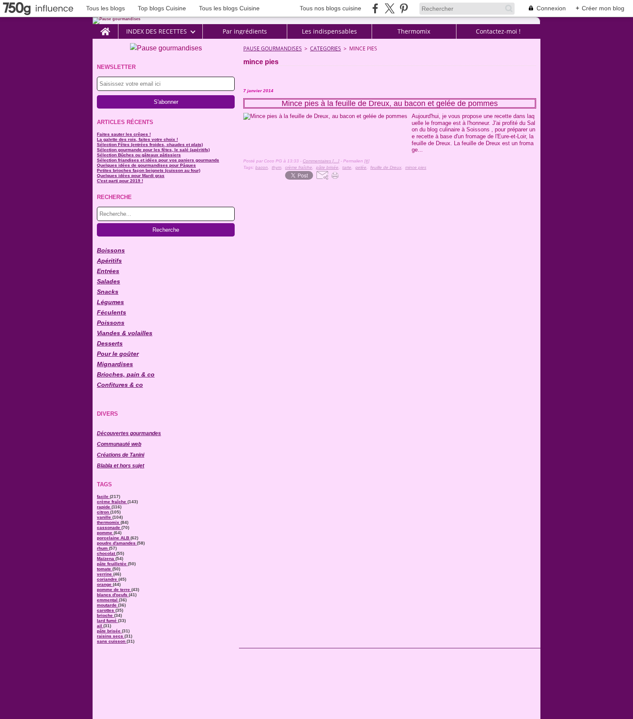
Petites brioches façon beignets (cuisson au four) (148, 170)
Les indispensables (329, 31)
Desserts (110, 343)
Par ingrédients (245, 31)
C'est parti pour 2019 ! (120, 180)
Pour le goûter (118, 353)
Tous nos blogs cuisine (330, 8)
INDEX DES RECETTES (156, 31)
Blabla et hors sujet (120, 466)
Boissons (111, 250)
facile (103, 496)
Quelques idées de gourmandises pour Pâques (146, 165)
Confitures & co (120, 384)
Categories (325, 48)
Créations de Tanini (120, 455)
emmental (108, 600)
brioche (105, 615)
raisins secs (110, 636)
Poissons (110, 322)
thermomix (109, 522)
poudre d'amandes (117, 543)
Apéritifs (109, 260)
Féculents (111, 312)
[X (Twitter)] (389, 8)
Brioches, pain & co (126, 374)
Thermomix (413, 31)
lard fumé (107, 620)
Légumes (110, 302)
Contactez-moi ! (498, 31)
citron (103, 512)
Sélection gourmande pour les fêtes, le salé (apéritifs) (153, 149)
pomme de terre (114, 589)
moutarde (107, 605)
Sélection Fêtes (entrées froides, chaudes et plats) (150, 144)
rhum (103, 548)
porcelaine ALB (113, 537)
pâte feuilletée (112, 563)
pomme (105, 532)
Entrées (108, 271)
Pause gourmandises (272, 48)
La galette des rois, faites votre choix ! (137, 139)
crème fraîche (112, 501)
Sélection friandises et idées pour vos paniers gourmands (158, 160)
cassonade (109, 527)
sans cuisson (112, 641)
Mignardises (115, 364)
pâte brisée (109, 631)
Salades (108, 281)
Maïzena (106, 558)
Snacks (107, 291)
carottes (106, 610)
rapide (104, 506)
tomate (104, 568)
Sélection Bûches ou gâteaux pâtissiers (139, 155)
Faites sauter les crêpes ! (124, 134)
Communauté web (119, 444)
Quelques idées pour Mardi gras (130, 175)
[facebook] (375, 8)
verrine (105, 574)
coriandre (107, 579)
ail (100, 625)
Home (105, 27)
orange (105, 584)
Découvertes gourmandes (129, 433)
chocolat (106, 553)
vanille (104, 517)
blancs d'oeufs (113, 594)
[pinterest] (403, 8)
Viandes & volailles (124, 333)
